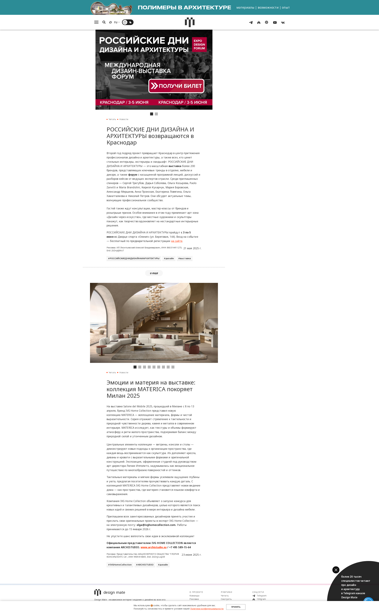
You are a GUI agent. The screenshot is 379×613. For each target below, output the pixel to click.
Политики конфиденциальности (207, 608)
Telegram (261, 595)
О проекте (196, 592)
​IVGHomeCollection (121, 564)
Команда (194, 595)
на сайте (176, 241)
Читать (112, 119)
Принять (235, 607)
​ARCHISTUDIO (146, 564)
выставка (185, 258)
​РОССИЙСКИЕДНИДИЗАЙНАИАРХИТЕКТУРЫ (135, 258)
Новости (123, 119)
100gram (261, 599)
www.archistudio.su (154, 547)
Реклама (194, 599)
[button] (336, 570)
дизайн (170, 258)
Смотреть (226, 599)
